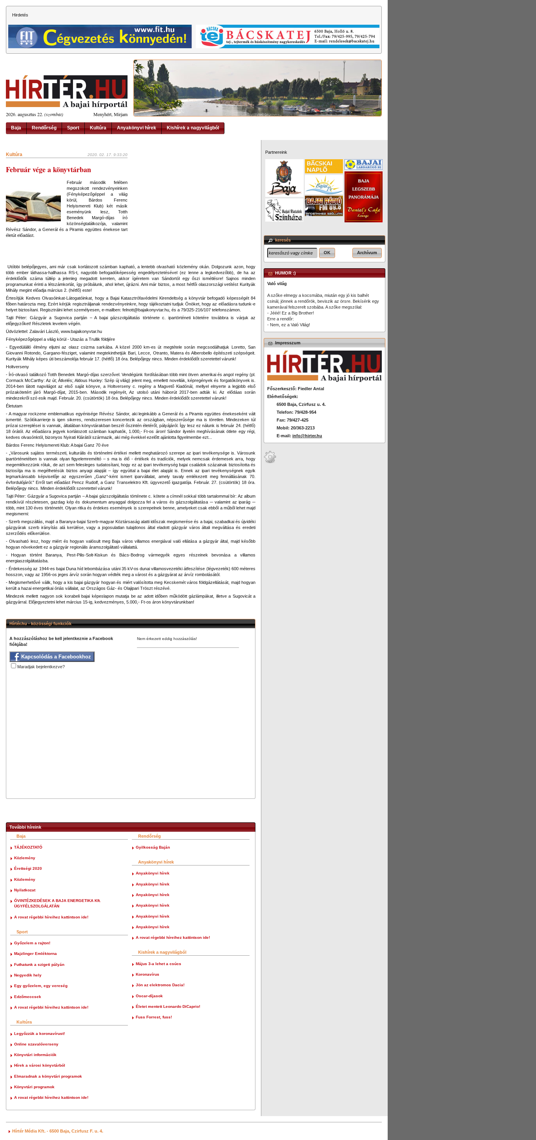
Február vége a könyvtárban (48, 169)
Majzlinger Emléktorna (35, 953)
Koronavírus (147, 974)
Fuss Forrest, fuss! (154, 1017)
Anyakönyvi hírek (136, 128)
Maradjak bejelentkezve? (41, 666)
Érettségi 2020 (28, 868)
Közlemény (24, 858)
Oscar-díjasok (149, 996)
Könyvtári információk (35, 1055)
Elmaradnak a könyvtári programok (48, 1076)
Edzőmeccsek (27, 997)
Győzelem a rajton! (32, 943)
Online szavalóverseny (36, 1044)
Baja (16, 128)
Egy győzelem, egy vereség (40, 986)
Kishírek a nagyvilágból (193, 128)
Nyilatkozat (24, 890)
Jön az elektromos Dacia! (160, 985)
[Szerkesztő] (270, 462)
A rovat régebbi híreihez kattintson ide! (51, 917)
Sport (73, 128)
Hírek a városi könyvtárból (39, 1065)
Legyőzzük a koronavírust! (39, 1033)
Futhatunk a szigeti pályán (39, 964)
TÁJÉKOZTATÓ (28, 847)
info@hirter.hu (307, 435)
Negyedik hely (28, 975)
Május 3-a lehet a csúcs (158, 964)
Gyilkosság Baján (153, 847)
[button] (327, 253)
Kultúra (98, 128)
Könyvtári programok (34, 1087)
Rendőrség (44, 128)
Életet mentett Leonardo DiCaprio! (168, 1006)
